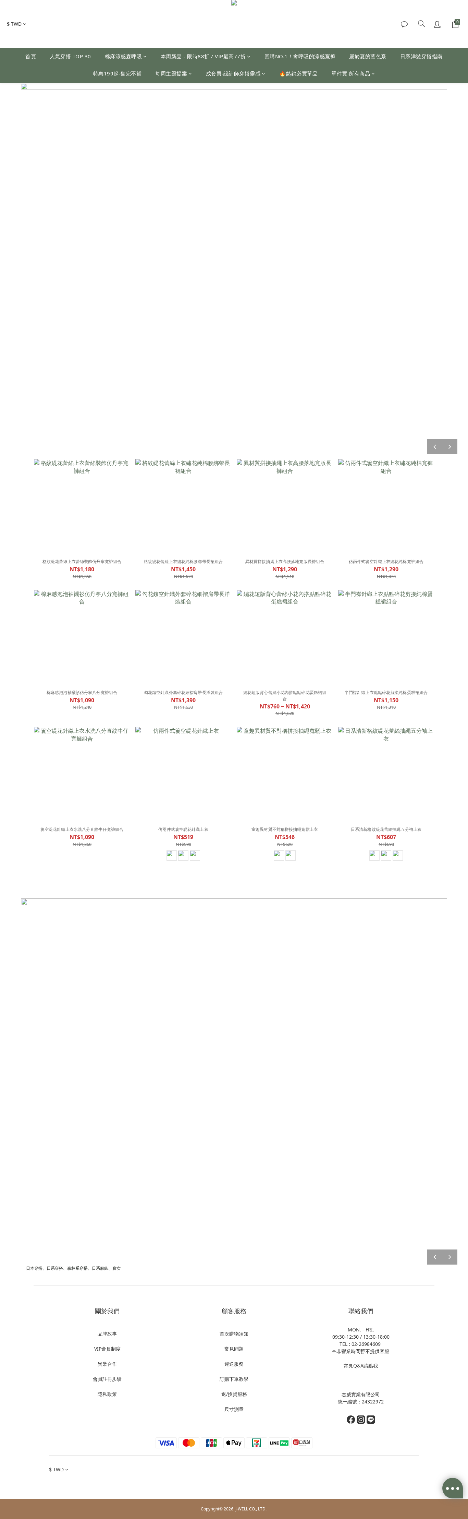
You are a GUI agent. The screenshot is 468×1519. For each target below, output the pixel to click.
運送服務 (234, 1364)
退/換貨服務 (234, 1394)
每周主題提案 (171, 73)
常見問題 (234, 1348)
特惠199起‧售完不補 (117, 73)
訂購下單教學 (234, 1379)
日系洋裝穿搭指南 (421, 56)
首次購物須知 (234, 1333)
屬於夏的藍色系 (367, 56)
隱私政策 (107, 1394)
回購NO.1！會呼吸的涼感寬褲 (300, 56)
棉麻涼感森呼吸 (123, 56)
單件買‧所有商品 (350, 73)
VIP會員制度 (107, 1348)
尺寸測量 (234, 1409)
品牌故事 (107, 1333)
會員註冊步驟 (107, 1379)
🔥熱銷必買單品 (298, 73)
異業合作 (107, 1364)
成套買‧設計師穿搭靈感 (233, 73)
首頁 (30, 56)
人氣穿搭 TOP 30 (70, 56)
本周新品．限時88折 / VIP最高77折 (203, 56)
